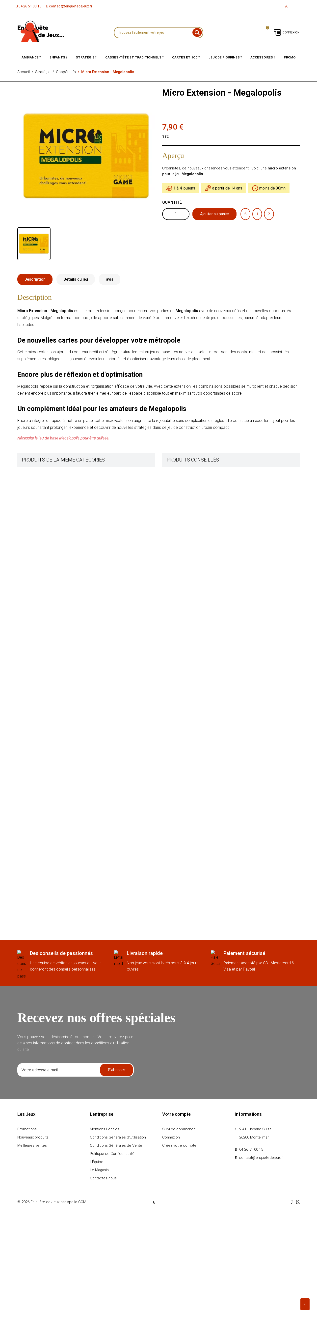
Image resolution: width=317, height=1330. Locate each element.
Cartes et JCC (185, 57)
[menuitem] (31, 57)
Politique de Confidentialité (112, 1153)
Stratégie (85, 57)
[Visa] (292, 1202)
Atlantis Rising (56, 507)
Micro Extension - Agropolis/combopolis (222, 501)
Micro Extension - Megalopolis (214, 541)
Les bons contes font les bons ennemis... (222, 598)
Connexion (291, 32)
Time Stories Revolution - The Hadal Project (81, 840)
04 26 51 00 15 (29, 6)
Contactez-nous (103, 1178)
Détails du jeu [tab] (76, 279)
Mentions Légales (104, 1129)
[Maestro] (298, 1202)
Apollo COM (76, 1202)
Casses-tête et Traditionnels (133, 57)
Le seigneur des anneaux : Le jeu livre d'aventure (83, 731)
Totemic (196, 570)
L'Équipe (96, 1162)
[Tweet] (257, 214)
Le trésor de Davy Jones (64, 616)
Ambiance (30, 57)
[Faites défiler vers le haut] (305, 1304)
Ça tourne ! (54, 656)
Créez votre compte (179, 1145)
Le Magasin (99, 1170)
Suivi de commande (179, 1129)
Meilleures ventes (32, 1145)
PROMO (289, 57)
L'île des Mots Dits (59, 812)
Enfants (58, 57)
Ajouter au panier (214, 214)
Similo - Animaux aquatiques (67, 765)
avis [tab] (109, 279)
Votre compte (176, 1114)
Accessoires (262, 57)
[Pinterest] (269, 214)
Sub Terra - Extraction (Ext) (67, 541)
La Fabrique (54, 473)
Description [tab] (35, 279)
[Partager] (245, 214)
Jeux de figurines (224, 57)
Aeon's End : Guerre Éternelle (68, 691)
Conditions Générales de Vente (116, 1145)
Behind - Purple (57, 875)
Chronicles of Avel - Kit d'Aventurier (73, 582)
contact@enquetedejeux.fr (70, 6)
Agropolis (197, 473)
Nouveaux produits (33, 1137)
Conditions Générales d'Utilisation (118, 1137)
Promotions (27, 1129)
